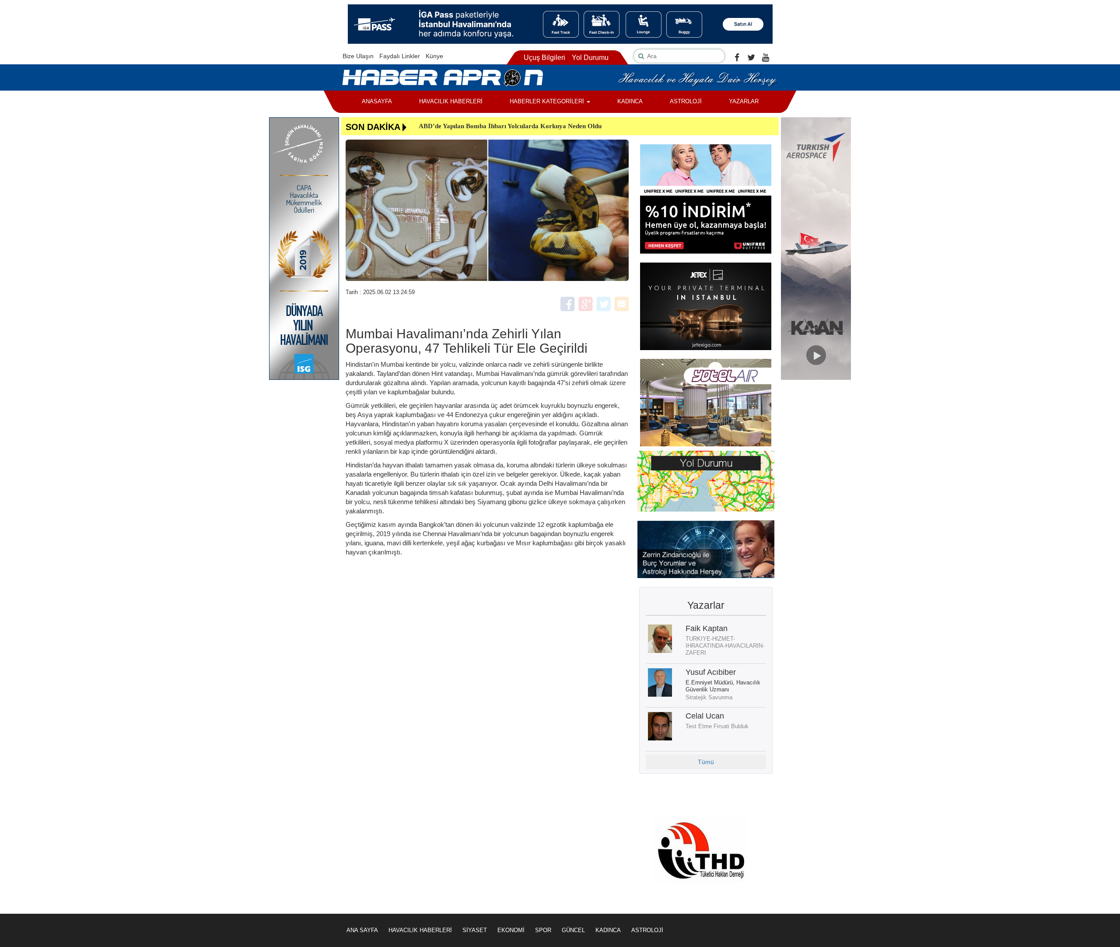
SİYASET (474, 930)
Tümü (706, 761)
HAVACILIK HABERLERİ (451, 101)
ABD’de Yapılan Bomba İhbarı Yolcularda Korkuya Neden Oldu (510, 126)
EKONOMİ (511, 930)
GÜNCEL (573, 930)
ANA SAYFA (362, 930)
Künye (434, 56)
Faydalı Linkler (399, 56)
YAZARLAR (744, 101)
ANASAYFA (377, 101)
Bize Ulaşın (358, 56)
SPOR (543, 930)
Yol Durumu (590, 57)
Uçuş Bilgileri (544, 57)
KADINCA (630, 101)
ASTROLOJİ (686, 101)
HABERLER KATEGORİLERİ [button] (548, 101)
